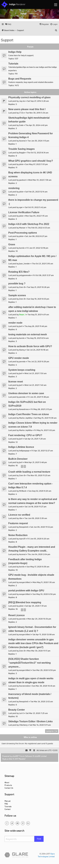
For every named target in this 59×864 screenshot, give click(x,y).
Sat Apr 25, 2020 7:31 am (36, 606)
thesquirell (23, 527)
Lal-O (21, 713)
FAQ (6, 803)
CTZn (21, 112)
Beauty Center (16, 709)
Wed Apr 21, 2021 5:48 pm (35, 462)
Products (8, 785)
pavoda (22, 361)
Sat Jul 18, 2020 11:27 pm (35, 506)
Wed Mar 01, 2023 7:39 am (39, 180)
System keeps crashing (21, 370)
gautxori (22, 180)
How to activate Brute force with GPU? (30, 346)
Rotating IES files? (18, 272)
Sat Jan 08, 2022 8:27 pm (36, 236)
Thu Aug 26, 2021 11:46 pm (35, 326)
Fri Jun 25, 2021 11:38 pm (38, 397)
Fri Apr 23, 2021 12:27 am (42, 450)
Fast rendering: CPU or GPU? (25, 435)
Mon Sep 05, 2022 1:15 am (36, 216)
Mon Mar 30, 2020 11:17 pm (38, 650)
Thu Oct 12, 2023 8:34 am (38, 152)
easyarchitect (25, 582)
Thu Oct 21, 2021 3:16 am (42, 263)
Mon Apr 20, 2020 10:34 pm (39, 619)
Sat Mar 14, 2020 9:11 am (40, 725)
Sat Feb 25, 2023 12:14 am (36, 191)
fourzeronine (24, 686)
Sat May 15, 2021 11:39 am (45, 418)
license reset (15, 381)
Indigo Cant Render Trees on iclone (28, 414)
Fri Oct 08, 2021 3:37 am (43, 275)
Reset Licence (16, 615)
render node (15, 322)
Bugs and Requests (19, 78)
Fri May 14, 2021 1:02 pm (44, 430)
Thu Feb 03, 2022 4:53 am (39, 227)
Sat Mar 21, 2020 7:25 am (37, 713)
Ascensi (22, 140)
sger (21, 207)
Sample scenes (17, 295)
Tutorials (13, 63)
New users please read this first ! (27, 109)
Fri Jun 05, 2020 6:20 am (38, 538)
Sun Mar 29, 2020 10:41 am (43, 686)
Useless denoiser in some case (26, 393)
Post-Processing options (22, 232)
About (7, 782)
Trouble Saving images (21, 149)
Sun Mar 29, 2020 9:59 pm (44, 670)
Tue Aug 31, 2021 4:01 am (38, 314)
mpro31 (22, 538)
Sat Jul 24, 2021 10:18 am (37, 350)
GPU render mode (18, 358)
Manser (22, 227)
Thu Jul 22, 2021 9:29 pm (38, 361)
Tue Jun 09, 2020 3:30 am (35, 518)
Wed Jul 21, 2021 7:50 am (35, 373)
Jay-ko (22, 101)
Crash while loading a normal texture (29, 471)
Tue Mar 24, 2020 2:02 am (41, 701)
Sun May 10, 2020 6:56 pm (44, 594)
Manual (7, 801)
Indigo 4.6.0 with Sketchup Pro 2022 (28, 224)
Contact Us (9, 788)
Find (39, 838)
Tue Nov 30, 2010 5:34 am (37, 112)
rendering (14, 188)
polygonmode (25, 275)
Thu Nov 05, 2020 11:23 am (38, 475)
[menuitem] (8, 24)
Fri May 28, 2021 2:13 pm (41, 409)
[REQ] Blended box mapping (24, 602)
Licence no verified (19, 515)
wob (21, 506)
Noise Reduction (18, 535)
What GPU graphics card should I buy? (30, 161)
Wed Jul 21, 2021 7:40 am (35, 385)
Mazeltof (22, 759)
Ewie (21, 125)
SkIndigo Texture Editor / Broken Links (30, 721)
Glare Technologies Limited (46, 855)
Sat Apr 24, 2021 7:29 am (35, 438)
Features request (18, 523)
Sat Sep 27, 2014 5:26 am (38, 101)
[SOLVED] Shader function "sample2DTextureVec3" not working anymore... (29, 663)
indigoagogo (24, 450)
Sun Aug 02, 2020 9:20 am (39, 491)
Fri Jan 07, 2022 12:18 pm (37, 248)
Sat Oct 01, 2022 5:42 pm (35, 207)
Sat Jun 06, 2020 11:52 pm (41, 527)
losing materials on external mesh (27, 334)
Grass (11, 244)
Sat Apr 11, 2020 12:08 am (44, 634)
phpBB (15, 756)
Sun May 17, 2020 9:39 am (37, 566)
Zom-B (22, 287)
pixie (21, 164)
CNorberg (23, 725)
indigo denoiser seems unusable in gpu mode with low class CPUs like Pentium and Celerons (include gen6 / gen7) (33, 643)
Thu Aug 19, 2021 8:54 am (37, 338)
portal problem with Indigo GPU (26, 590)
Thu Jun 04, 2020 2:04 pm (39, 554)
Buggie (22, 152)
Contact (8, 809)
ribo (20, 518)
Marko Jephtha (25, 418)
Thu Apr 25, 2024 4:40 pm (36, 125)
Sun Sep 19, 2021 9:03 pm (38, 299)
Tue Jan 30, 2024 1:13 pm (38, 140)
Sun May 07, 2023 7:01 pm (36, 164)
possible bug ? (16, 283)
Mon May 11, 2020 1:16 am (44, 582)
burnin (22, 248)
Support (7, 40)
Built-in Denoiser (18, 459)
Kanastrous (24, 409)
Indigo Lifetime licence (21, 447)
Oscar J (22, 314)
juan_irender (24, 263)
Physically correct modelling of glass (29, 97)
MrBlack (22, 491)
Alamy (22, 350)
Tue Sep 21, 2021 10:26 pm (38, 287)
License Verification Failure (23, 212)
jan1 (20, 326)
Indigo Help (14, 52)
